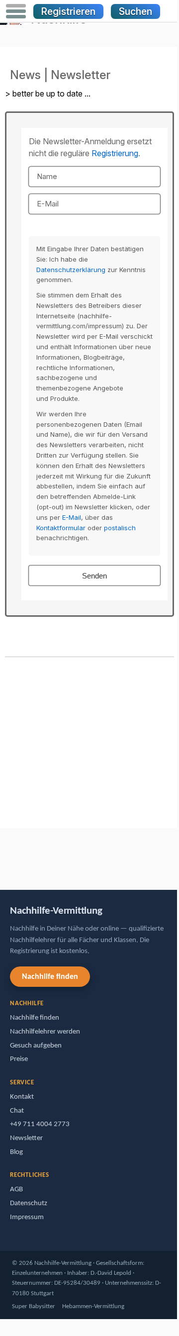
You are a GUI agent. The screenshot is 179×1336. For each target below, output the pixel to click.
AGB (16, 1189)
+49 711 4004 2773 (40, 1124)
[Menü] (16, 11)
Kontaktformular (61, 528)
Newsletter (26, 1138)
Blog (16, 1152)
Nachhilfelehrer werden (45, 1032)
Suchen (135, 11)
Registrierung (114, 153)
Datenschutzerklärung (70, 270)
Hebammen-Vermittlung (93, 1306)
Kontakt (22, 1097)
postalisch (120, 528)
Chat (17, 1111)
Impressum (27, 1217)
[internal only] (2, 854)
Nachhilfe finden (50, 977)
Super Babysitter (33, 1306)
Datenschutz (28, 1203)
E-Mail (71, 517)
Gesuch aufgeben (36, 1046)
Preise (19, 1059)
